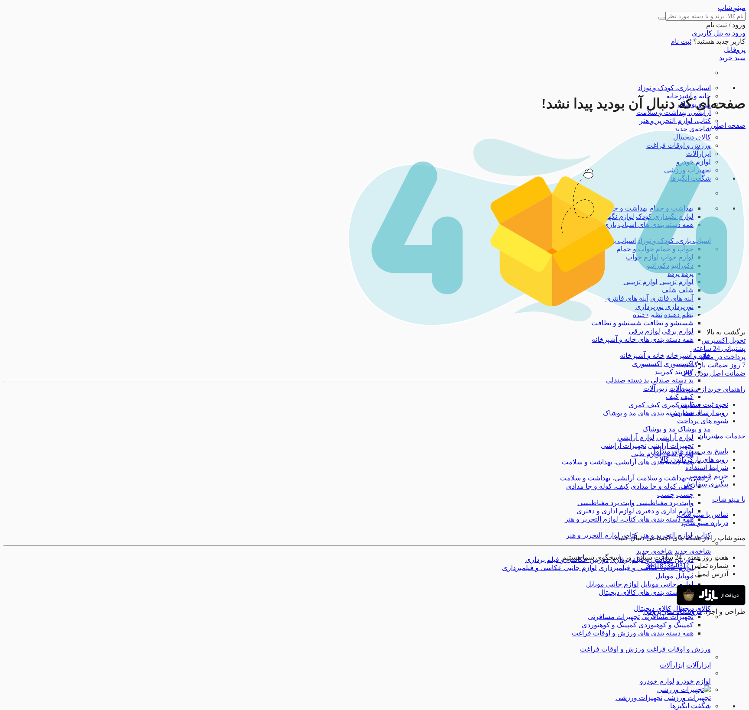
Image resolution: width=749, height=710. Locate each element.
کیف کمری (644, 404)
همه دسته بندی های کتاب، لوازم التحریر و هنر (629, 519)
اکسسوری (679, 363)
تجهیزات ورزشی (687, 697)
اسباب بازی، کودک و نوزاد (674, 87)
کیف (687, 396)
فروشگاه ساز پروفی (672, 611)
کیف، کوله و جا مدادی (662, 486)
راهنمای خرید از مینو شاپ (708, 389)
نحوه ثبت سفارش (702, 404)
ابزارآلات (698, 665)
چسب (685, 494)
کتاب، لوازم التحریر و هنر (675, 120)
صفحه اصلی (728, 125)
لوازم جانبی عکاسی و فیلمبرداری (549, 567)
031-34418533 (666, 565)
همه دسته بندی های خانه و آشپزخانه (643, 339)
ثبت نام (681, 41)
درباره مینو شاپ (704, 522)
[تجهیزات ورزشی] (684, 689)
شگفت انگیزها (690, 706)
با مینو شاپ (729, 499)
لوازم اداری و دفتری (665, 511)
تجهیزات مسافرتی (668, 616)
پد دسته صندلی (672, 380)
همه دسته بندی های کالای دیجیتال (646, 592)
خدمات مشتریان (722, 436)
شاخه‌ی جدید (692, 129)
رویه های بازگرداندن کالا (694, 459)
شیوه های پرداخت (702, 421)
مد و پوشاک (694, 429)
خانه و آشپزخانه (688, 355)
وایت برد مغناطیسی (665, 502)
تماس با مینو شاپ (702, 514)
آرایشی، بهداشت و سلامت (673, 112)
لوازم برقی (678, 331)
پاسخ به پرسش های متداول (689, 451)
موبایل (684, 576)
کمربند (664, 372)
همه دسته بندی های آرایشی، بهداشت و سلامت (628, 462)
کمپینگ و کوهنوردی (666, 625)
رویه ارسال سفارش (699, 412)
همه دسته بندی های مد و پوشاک (648, 413)
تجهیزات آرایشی (671, 445)
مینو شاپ (732, 7)
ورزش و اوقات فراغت (678, 649)
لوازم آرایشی (675, 437)
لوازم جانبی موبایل (667, 584)
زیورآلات (655, 388)
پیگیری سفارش (706, 484)
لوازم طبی (646, 453)
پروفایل (735, 49)
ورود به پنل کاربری (719, 33)
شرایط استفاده (706, 467)
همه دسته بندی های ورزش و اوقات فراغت (633, 633)
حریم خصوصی (707, 476)
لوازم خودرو (693, 681)
